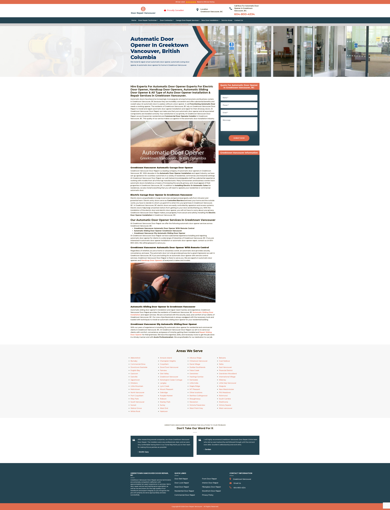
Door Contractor (166, 20)
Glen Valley (164, 374)
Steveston (194, 402)
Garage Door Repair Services (187, 20)
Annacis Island (166, 358)
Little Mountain (137, 386)
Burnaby (134, 361)
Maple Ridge (195, 386)
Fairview (163, 370)
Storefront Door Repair (211, 491)
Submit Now (239, 138)
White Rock (135, 411)
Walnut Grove (136, 408)
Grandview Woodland (228, 374)
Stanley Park (165, 402)
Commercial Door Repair (184, 495)
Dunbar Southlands (197, 367)
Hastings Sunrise (196, 377)
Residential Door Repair (184, 491)
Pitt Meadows (225, 392)
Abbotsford (135, 358)
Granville (134, 377)
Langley (163, 383)
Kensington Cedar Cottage (171, 380)
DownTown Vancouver (169, 367)
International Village (227, 377)
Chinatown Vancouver (198, 361)
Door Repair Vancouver (193, 506)
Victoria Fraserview (197, 405)
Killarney (222, 380)
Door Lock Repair (181, 483)
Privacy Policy (207, 495)
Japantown (135, 380)
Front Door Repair (209, 479)
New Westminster (226, 389)
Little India (194, 383)
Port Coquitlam (137, 396)
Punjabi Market (166, 396)
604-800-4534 (244, 14)
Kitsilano (134, 383)
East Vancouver (225, 367)
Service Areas (227, 20)
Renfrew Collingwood (198, 396)
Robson (163, 399)
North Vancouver (137, 392)
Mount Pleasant (166, 389)
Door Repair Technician (147, 20)
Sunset (133, 405)
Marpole (222, 386)
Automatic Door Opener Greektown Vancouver (173, 24)
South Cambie (225, 399)
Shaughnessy (195, 399)
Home (134, 20)
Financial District (226, 370)
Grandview (194, 374)
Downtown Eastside (139, 367)
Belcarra (222, 358)
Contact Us (238, 20)
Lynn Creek (164, 386)
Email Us (237, 483)
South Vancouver (137, 402)
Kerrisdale (194, 380)
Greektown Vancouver (169, 377)
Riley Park (135, 399)
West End (164, 408)
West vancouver (225, 408)
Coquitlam (164, 364)
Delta (221, 364)
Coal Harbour (224, 361)
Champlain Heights (168, 361)
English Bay (135, 370)
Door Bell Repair (181, 479)
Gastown (134, 374)
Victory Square (225, 405)
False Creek (194, 370)
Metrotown (135, 389)
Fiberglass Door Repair (211, 487)
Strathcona (223, 402)
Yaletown (164, 411)
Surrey (162, 405)
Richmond (223, 396)
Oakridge (164, 392)
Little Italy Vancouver (227, 383)
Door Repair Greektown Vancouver (146, 24)
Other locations (196, 392)
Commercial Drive (138, 364)
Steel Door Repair (181, 487)
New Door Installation (210, 20)
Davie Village (195, 364)
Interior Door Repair (210, 483)
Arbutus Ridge (195, 358)
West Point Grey (196, 408)
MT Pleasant (195, 389)
